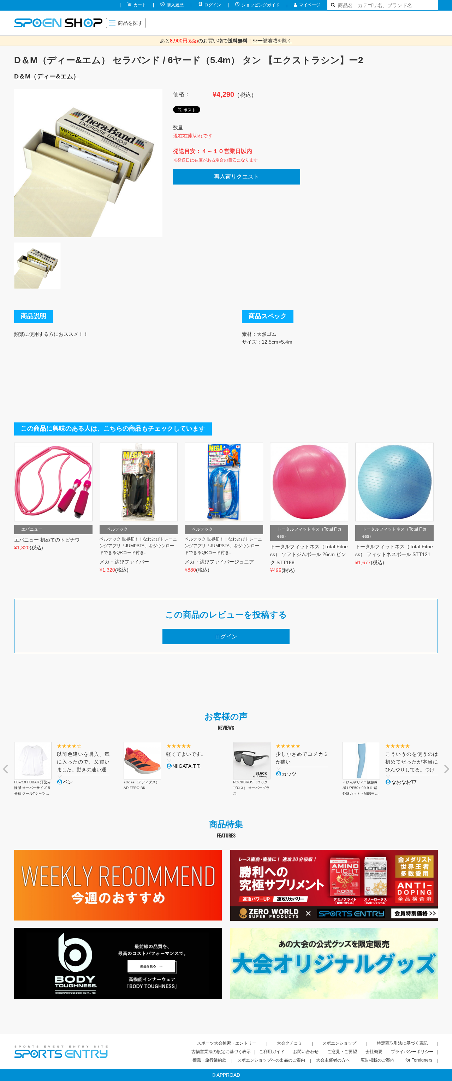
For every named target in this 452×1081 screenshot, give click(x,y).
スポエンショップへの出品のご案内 (271, 1060)
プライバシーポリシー (412, 1051)
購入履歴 (175, 4)
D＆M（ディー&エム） (46, 76)
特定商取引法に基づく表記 (402, 1043)
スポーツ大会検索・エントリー (226, 1043)
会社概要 (373, 1051)
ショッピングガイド (261, 4)
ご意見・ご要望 (342, 1051)
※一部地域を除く (272, 40)
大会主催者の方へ (333, 1060)
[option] (88, 163)
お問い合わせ (306, 1051)
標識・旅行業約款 (209, 1060)
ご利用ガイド (272, 1051)
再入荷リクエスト (236, 177)
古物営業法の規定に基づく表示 (221, 1051)
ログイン (212, 4)
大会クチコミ (289, 1043)
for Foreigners (418, 1060)
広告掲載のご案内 (377, 1060)
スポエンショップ (339, 1043)
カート (139, 4)
